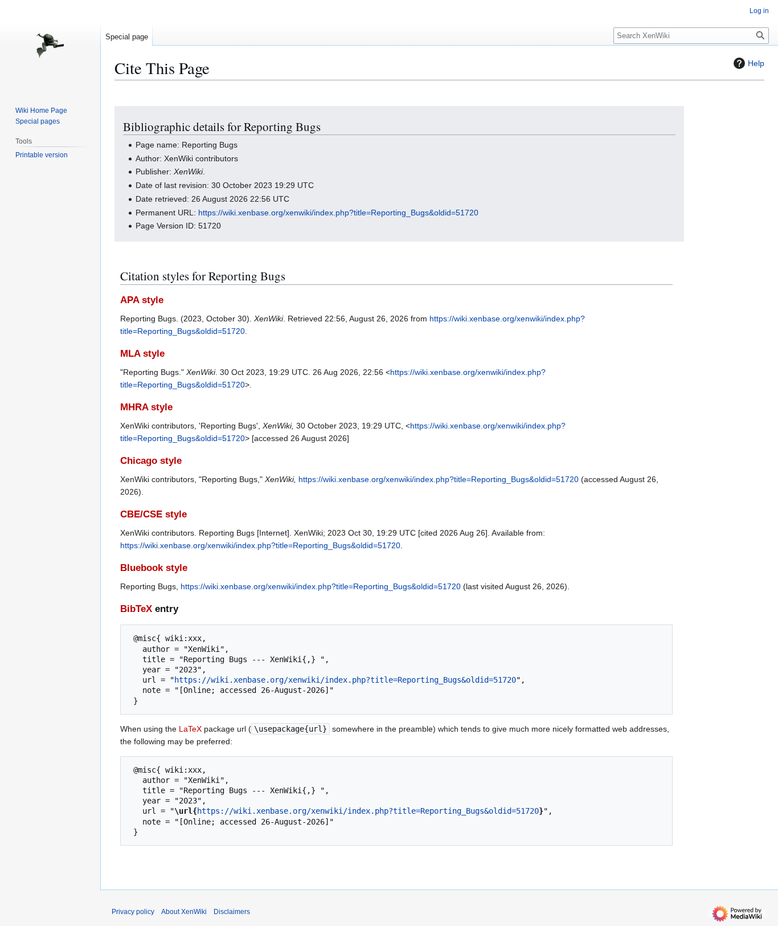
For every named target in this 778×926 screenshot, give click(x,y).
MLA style (142, 353)
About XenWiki (184, 912)
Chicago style (151, 460)
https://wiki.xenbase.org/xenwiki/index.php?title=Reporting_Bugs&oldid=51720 (338, 212)
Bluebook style (153, 567)
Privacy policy (133, 912)
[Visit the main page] (50, 45)
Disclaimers (232, 912)
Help (756, 63)
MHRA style (146, 407)
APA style (141, 300)
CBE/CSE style (153, 514)
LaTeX (190, 728)
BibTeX (136, 608)
